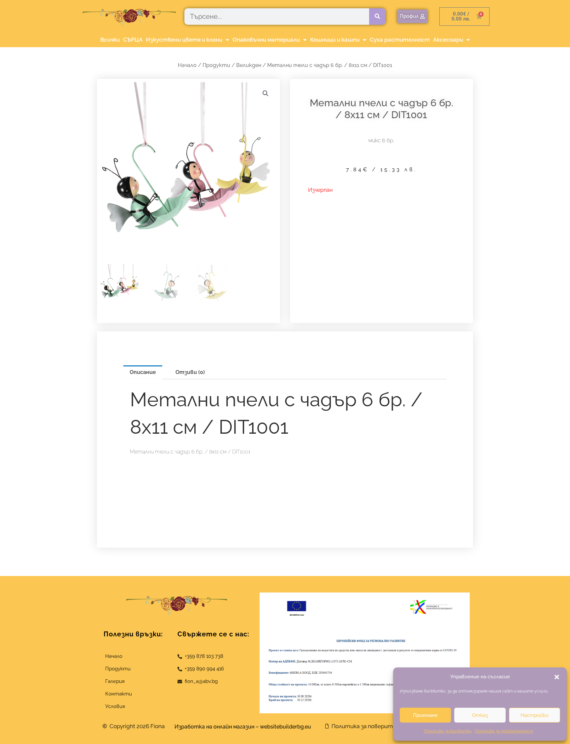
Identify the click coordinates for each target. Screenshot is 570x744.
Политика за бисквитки (447, 731)
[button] (557, 677)
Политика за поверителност (504, 731)
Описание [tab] (143, 372)
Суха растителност (400, 39)
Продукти (216, 65)
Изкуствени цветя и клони (184, 39)
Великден (248, 65)
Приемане (425, 715)
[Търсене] (377, 16)
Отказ (480, 715)
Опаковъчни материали (266, 39)
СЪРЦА (132, 39)
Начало (187, 65)
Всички (110, 39)
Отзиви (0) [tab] (190, 372)
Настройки (535, 715)
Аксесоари (448, 39)
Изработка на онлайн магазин (214, 727)
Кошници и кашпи (335, 39)
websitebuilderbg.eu (287, 727)
